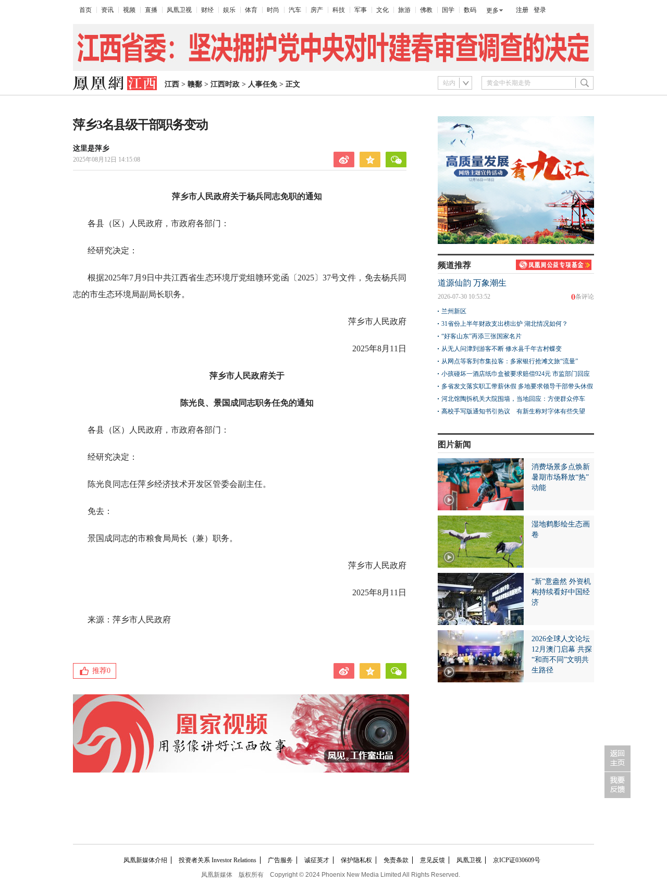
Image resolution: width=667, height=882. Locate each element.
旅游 (404, 10)
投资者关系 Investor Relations (217, 860)
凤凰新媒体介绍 (145, 860)
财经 (207, 10)
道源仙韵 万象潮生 (472, 282)
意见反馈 (432, 860)
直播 (151, 10)
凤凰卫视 (179, 10)
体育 (251, 10)
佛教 (426, 10)
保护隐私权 (356, 860)
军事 (360, 10)
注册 (522, 10)
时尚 (273, 10)
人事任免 (262, 84)
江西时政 (225, 84)
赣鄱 (195, 84)
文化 (382, 10)
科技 (338, 10)
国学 (448, 10)
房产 (317, 10)
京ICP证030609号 (516, 860)
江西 (172, 84)
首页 (85, 10)
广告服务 (280, 860)
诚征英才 (316, 860)
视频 (129, 10)
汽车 (295, 10)
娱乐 (229, 10)
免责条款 (396, 860)
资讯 (107, 10)
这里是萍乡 (91, 148)
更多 (492, 10)
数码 (470, 10)
